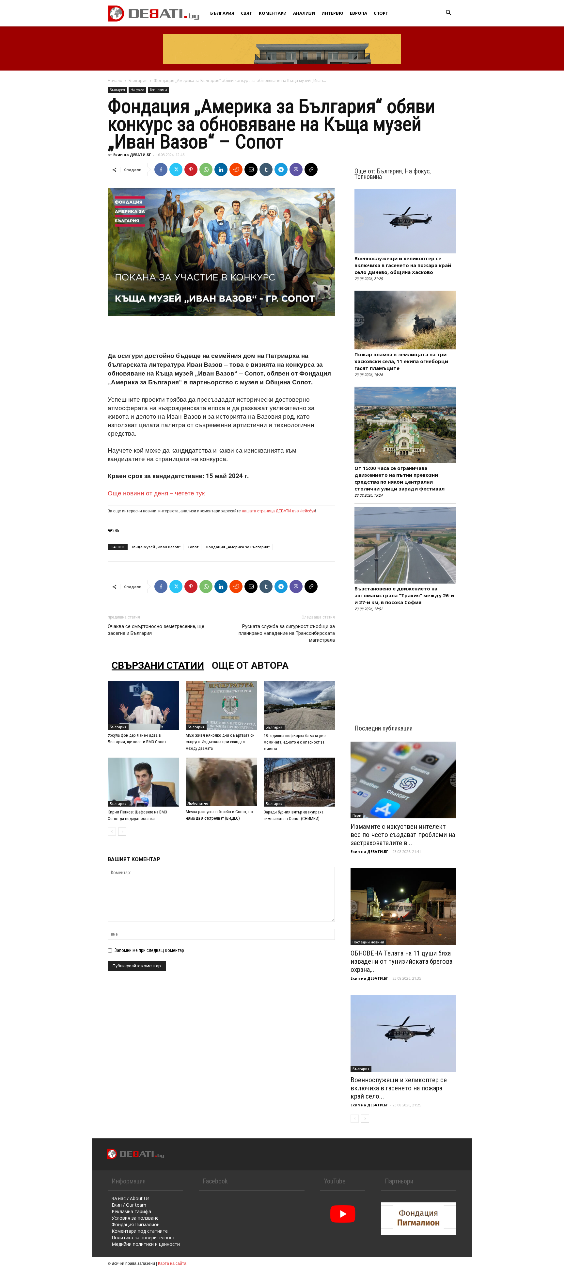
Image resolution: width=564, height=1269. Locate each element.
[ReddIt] (236, 169)
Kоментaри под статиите (140, 1231)
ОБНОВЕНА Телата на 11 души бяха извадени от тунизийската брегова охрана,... (401, 961)
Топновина (158, 90)
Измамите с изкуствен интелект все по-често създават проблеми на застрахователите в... (403, 835)
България (222, 13)
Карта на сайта (172, 1263)
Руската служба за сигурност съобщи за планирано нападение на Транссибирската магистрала (287, 633)
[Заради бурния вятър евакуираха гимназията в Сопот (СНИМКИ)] (299, 782)
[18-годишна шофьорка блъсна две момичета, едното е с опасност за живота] (299, 705)
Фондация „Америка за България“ (238, 546)
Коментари (273, 13)
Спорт (381, 13)
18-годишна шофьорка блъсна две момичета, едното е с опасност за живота (294, 742)
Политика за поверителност (143, 1237)
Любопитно (198, 803)
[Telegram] (281, 169)
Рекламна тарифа (131, 1211)
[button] (448, 13)
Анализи (304, 13)
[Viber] (296, 169)
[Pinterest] (190, 169)
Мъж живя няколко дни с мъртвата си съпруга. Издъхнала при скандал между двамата (220, 742)
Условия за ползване (135, 1218)
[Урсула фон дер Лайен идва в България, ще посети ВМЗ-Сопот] (143, 705)
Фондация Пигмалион (136, 1224)
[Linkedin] (220, 169)
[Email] (251, 169)
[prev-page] (112, 831)
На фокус (137, 90)
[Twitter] (175, 169)
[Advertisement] (221, 334)
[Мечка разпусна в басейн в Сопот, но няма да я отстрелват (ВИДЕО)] (221, 782)
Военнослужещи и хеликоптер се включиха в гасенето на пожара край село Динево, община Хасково (402, 265)
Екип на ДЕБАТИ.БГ (132, 154)
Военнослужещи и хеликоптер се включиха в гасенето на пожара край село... (399, 1088)
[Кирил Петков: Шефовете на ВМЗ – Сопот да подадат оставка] (143, 782)
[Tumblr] (266, 169)
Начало (115, 80)
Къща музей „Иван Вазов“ (156, 546)
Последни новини (368, 942)
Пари (356, 815)
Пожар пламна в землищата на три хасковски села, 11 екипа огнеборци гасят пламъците (401, 361)
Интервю (332, 13)
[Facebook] (160, 169)
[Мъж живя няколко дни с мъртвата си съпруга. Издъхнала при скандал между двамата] (221, 705)
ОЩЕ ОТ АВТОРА (250, 665)
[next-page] (122, 831)
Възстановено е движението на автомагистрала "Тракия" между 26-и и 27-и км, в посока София (404, 595)
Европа (358, 13)
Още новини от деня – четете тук (156, 492)
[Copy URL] (311, 169)
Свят (246, 13)
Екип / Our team (129, 1205)
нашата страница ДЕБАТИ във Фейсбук (278, 510)
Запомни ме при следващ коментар (149, 950)
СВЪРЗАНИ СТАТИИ (158, 665)
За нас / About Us (130, 1198)
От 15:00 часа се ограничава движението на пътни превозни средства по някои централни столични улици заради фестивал (399, 478)
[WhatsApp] (205, 169)
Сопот (193, 546)
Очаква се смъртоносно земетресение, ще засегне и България (156, 629)
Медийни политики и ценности (146, 1244)
